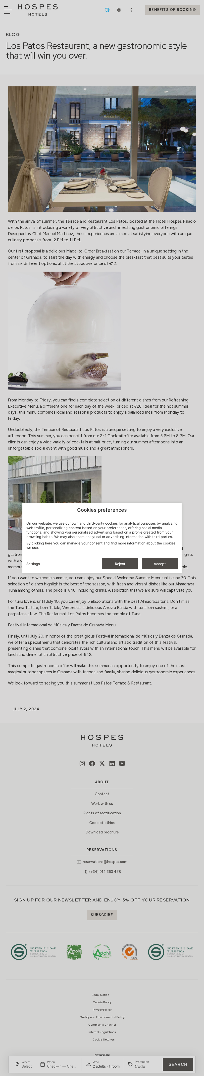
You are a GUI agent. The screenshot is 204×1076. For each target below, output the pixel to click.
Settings (33, 564)
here (48, 543)
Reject (120, 564)
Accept (160, 564)
